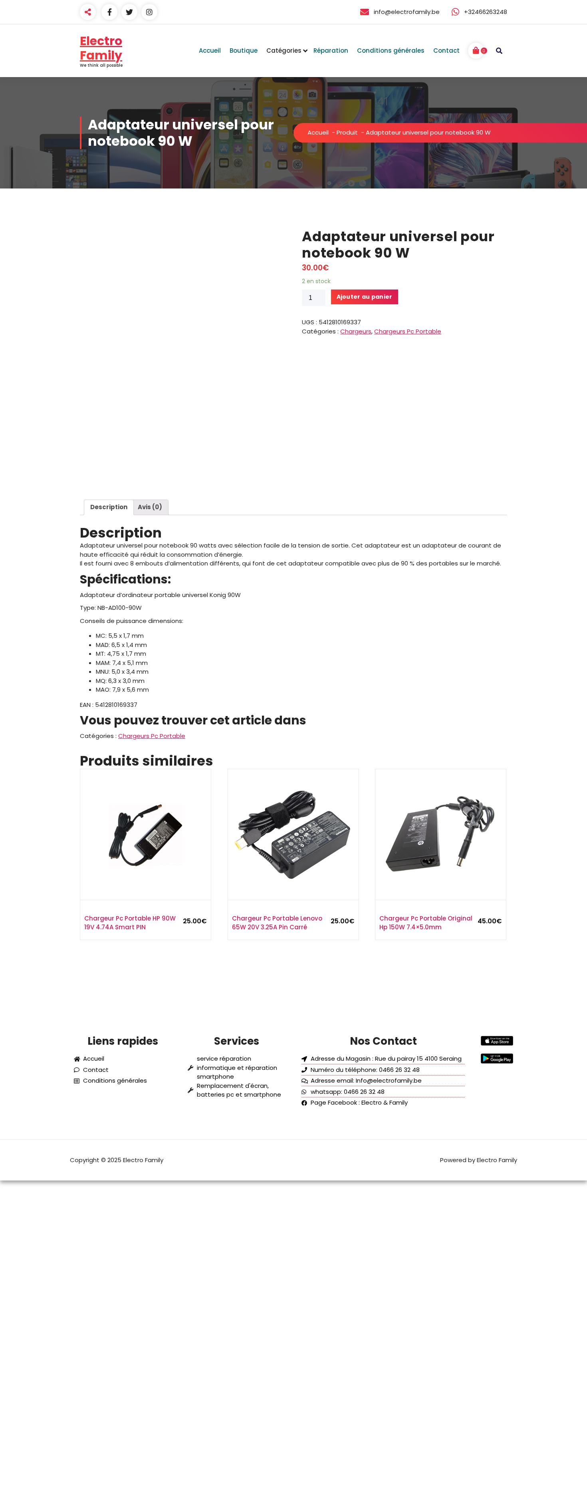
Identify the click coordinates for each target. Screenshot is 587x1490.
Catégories (283, 50)
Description (108, 507)
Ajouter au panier (365, 297)
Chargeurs (355, 331)
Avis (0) (150, 507)
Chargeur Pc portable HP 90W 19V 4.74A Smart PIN (130, 923)
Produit (347, 132)
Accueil (318, 132)
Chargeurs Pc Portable (407, 331)
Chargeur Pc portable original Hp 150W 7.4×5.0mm (425, 923)
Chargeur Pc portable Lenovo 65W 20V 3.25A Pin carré (277, 923)
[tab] (109, 508)
